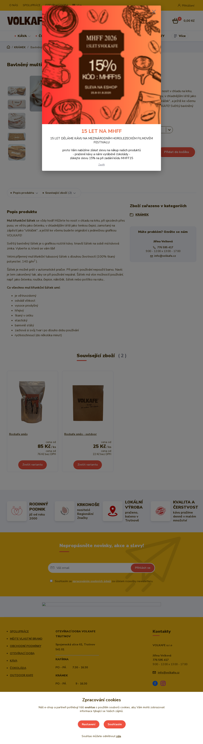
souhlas (90, 707)
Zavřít (101, 164)
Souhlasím (115, 724)
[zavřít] (154, 11)
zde (118, 736)
